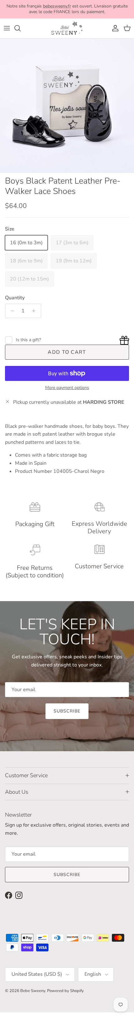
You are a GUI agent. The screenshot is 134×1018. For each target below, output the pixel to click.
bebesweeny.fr (57, 6)
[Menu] (7, 28)
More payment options (67, 388)
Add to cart (67, 352)
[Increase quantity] (35, 311)
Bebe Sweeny (32, 991)
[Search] (20, 28)
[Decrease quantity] (10, 311)
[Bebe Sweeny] (67, 28)
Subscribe (67, 711)
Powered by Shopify (65, 991)
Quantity (15, 297)
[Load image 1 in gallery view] (67, 105)
